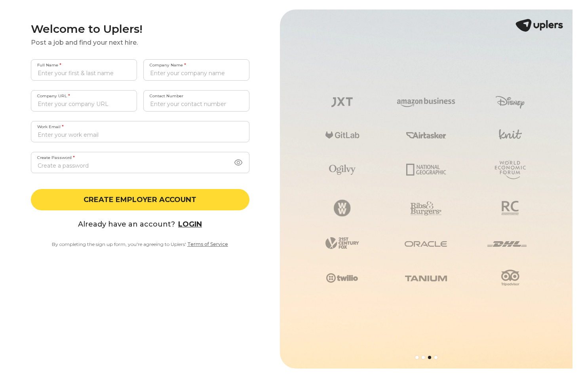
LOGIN (190, 224)
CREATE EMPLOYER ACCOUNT (140, 199)
